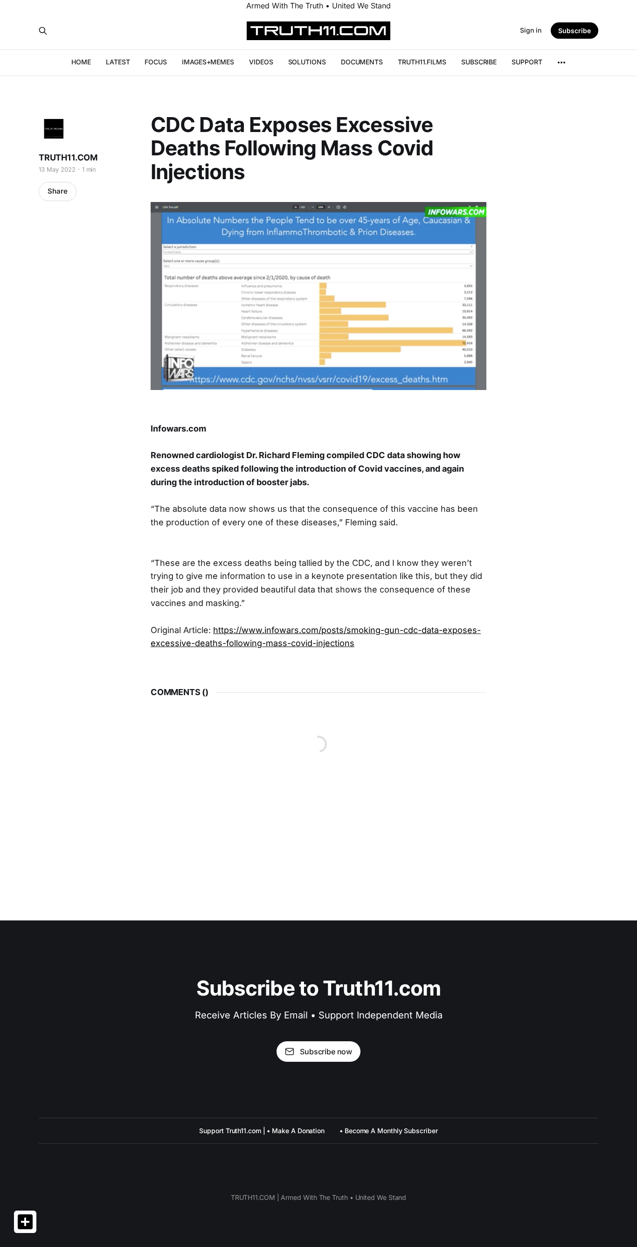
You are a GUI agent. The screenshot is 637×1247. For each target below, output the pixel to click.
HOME (81, 62)
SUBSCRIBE (479, 62)
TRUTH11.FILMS (422, 62)
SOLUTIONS (307, 62)
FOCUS (156, 62)
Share (58, 191)
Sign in (530, 30)
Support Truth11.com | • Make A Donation (262, 1131)
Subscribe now (326, 1051)
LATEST (118, 62)
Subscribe (574, 31)
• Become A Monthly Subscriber (388, 1131)
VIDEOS (261, 62)
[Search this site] (43, 31)
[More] (561, 63)
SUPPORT (527, 62)
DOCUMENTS (362, 62)
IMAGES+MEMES (208, 62)
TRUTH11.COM (68, 157)
